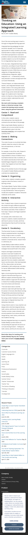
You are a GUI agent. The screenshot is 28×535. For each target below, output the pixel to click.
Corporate (4, 349)
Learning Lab (5, 362)
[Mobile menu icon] (25, 2)
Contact (3, 479)
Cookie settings (14, 520)
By (9, 468)
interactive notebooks (7, 131)
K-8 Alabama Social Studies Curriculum (12, 444)
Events (3, 357)
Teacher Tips (5, 384)
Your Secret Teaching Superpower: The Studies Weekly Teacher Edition (13, 450)
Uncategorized (6, 394)
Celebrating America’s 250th (9, 410)
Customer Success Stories (9, 352)
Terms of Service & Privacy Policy (10, 481)
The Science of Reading (8, 386)
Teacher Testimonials (8, 381)
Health (3, 359)
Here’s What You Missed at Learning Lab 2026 (13, 414)
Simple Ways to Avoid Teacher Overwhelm (13, 406)
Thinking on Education (8, 389)
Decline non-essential (14, 528)
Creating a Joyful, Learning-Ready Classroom (11, 420)
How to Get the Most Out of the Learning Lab (13, 434)
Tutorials (4, 391)
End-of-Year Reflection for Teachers (12, 439)
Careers (3, 483)
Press (3, 366)
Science (4, 371)
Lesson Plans (5, 364)
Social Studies (5, 374)
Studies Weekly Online (8, 376)
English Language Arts (8, 354)
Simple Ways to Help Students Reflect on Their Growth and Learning (13, 456)
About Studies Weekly (7, 477)
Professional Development (9, 369)
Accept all (14, 524)
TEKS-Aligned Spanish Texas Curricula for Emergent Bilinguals (13, 427)
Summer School (6, 379)
